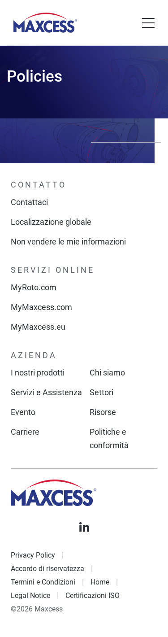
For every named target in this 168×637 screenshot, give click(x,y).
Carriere (25, 431)
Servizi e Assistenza (46, 392)
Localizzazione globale (51, 222)
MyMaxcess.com (41, 307)
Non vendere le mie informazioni (68, 241)
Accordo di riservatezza (47, 568)
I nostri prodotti (38, 372)
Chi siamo (107, 372)
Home (99, 582)
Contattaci (29, 202)
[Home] (45, 23)
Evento (23, 412)
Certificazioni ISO (92, 595)
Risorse (103, 412)
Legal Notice (30, 595)
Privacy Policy (33, 555)
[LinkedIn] (84, 527)
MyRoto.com (33, 287)
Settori (101, 392)
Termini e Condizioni (43, 582)
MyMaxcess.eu (38, 327)
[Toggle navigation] (148, 23)
